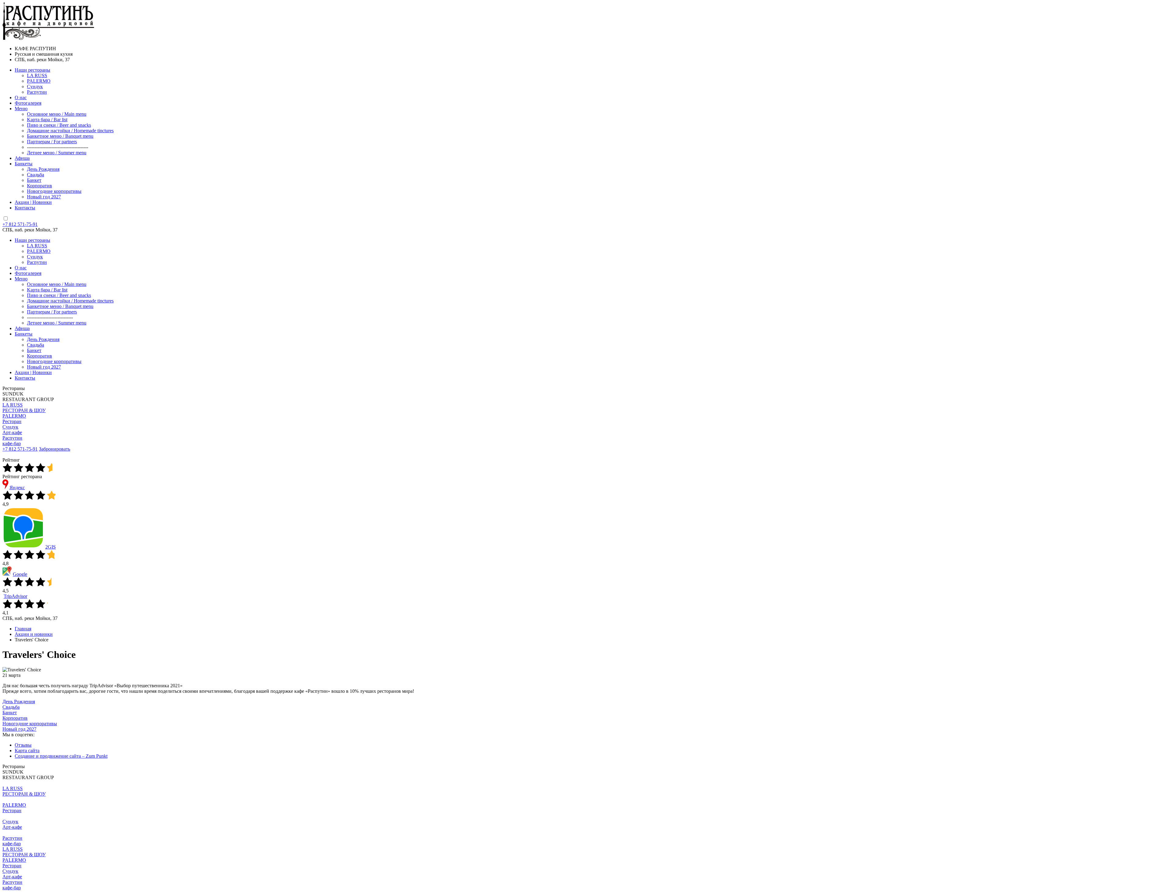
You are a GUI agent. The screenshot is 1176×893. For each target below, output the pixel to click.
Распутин (37, 92)
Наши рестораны (32, 70)
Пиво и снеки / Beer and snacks (59, 125)
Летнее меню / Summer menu (56, 152)
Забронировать (54, 449)
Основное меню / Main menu (56, 114)
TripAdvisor (15, 596)
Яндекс (17, 487)
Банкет (34, 180)
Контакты (25, 207)
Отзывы (23, 745)
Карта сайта (27, 750)
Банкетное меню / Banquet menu (60, 136)
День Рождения (43, 169)
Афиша (22, 158)
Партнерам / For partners (52, 141)
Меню (21, 108)
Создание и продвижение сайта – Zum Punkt (61, 756)
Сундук (35, 86)
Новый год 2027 (44, 196)
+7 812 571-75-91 (20, 224)
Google (20, 574)
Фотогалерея (28, 103)
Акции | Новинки (33, 202)
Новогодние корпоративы (54, 191)
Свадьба (35, 174)
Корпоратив (39, 185)
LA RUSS (37, 75)
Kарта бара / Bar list (47, 119)
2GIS (50, 547)
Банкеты (23, 163)
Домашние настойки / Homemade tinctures (70, 130)
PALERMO (39, 81)
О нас (21, 97)
